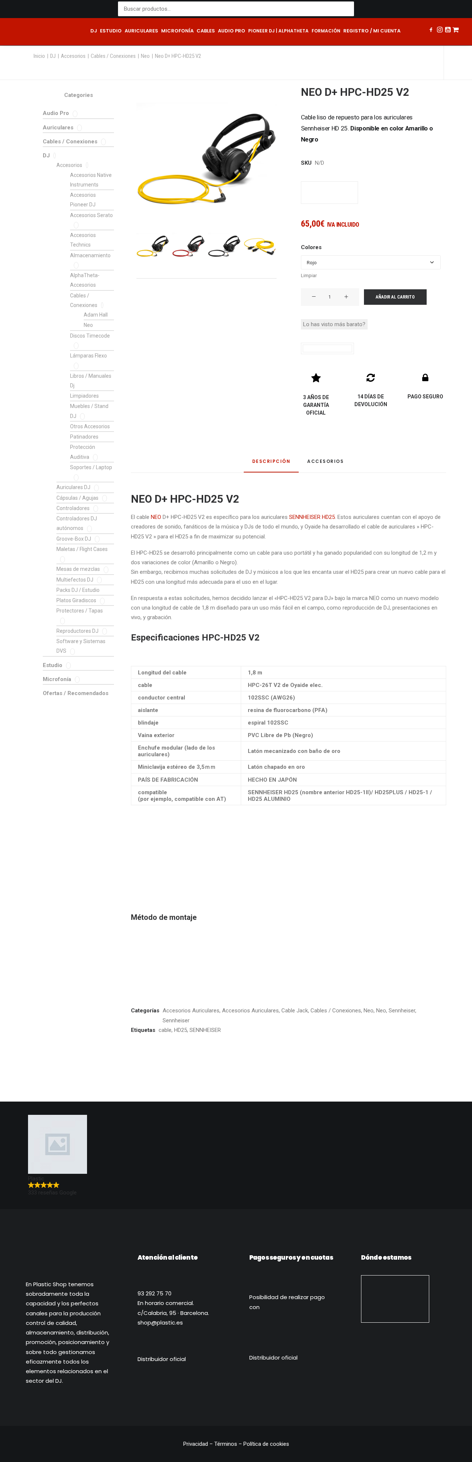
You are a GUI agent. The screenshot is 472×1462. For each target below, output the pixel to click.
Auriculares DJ (73, 487)
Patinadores (84, 437)
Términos (226, 1444)
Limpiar (309, 275)
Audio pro (231, 30)
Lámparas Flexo (88, 356)
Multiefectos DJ (74, 580)
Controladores (73, 508)
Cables (206, 30)
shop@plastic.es (160, 1322)
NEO (156, 517)
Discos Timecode (90, 336)
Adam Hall (96, 315)
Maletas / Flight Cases (82, 549)
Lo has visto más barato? (334, 324)
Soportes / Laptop (91, 467)
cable (165, 1030)
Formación (326, 31)
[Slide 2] (188, 245)
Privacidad (196, 1444)
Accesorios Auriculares (191, 1010)
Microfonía (177, 30)
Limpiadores (84, 396)
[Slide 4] (260, 245)
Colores (311, 247)
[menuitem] (94, 31)
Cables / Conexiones (113, 56)
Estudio (111, 30)
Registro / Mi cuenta (371, 30)
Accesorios (73, 56)
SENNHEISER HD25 (312, 517)
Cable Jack (294, 1010)
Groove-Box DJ (73, 539)
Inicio (39, 56)
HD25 (180, 1030)
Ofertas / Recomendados (75, 693)
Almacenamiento (90, 255)
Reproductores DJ (77, 631)
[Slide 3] (224, 245)
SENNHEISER (205, 1030)
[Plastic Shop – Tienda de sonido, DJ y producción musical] (44, 31)
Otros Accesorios (90, 426)
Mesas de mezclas (78, 569)
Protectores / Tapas (79, 611)
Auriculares (141, 30)
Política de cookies (266, 1444)
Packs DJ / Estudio (78, 590)
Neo (145, 56)
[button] (431, 30)
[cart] (455, 31)
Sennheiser (402, 1010)
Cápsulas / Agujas (77, 498)
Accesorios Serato (91, 215)
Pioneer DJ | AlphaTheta (278, 31)
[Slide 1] (152, 245)
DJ (93, 30)
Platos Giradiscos (76, 600)
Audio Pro (56, 113)
